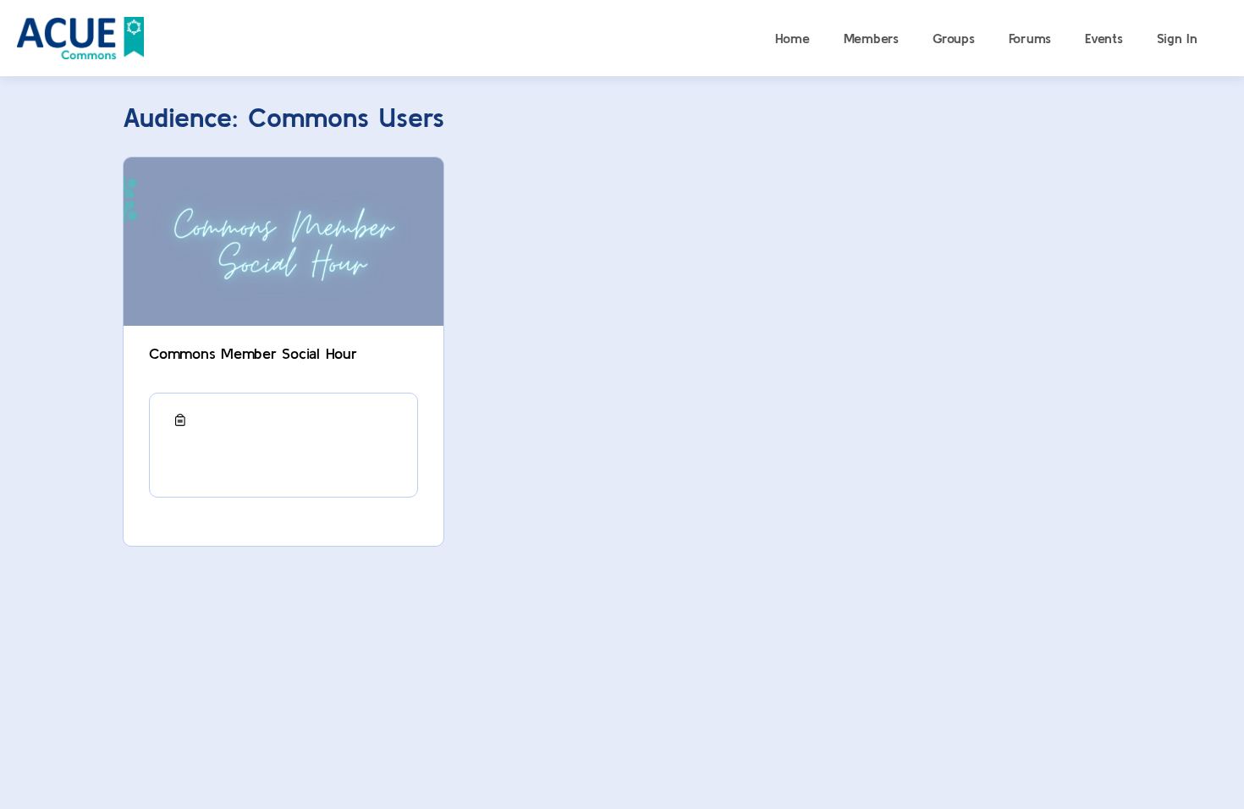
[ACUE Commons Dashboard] (80, 36)
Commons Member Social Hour (253, 353)
